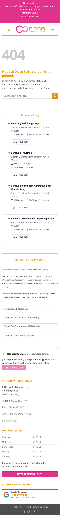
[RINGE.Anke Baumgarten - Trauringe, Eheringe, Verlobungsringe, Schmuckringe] (30, 29)
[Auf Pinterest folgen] (14, 421)
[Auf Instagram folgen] (9, 421)
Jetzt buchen (20, 142)
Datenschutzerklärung (37, 354)
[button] (52, 30)
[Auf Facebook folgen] (4, 421)
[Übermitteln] (55, 95)
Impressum (17, 507)
